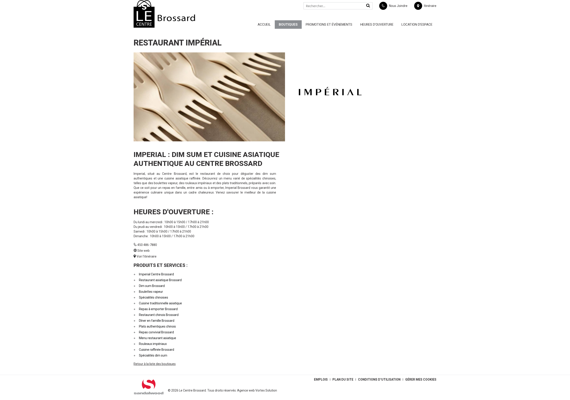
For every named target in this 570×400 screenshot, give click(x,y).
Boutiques (288, 25)
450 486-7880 (147, 245)
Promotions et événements (329, 25)
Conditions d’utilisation (379, 379)
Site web (143, 250)
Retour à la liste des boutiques (155, 364)
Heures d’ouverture (376, 25)
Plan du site (342, 379)
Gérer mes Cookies (420, 379)
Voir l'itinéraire (146, 256)
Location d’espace (416, 25)
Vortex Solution (266, 390)
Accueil (264, 25)
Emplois (321, 379)
